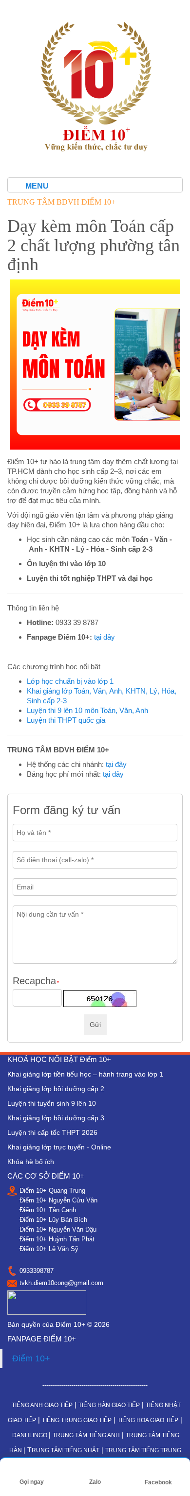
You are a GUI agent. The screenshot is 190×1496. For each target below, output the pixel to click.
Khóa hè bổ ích (30, 1161)
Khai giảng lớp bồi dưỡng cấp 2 (55, 1089)
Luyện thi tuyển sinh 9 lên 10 (51, 1103)
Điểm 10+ (31, 1358)
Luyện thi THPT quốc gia (66, 720)
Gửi (95, 1024)
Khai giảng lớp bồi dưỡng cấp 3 (55, 1118)
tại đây (104, 637)
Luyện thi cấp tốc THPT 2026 (52, 1132)
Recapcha (36, 981)
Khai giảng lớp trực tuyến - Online (59, 1147)
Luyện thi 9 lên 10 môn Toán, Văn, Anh (87, 710)
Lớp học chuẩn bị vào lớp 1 (70, 681)
